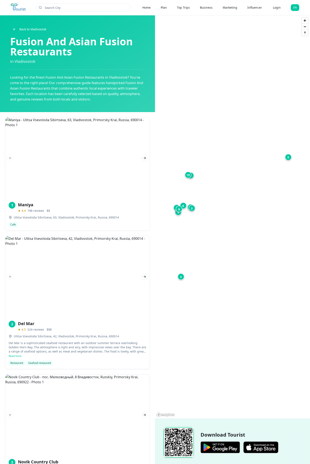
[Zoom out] (305, 27)
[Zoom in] (305, 20)
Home (146, 7)
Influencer (254, 7)
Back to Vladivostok (32, 29)
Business (206, 7)
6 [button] (183, 206)
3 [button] (181, 277)
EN (295, 7)
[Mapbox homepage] (165, 414)
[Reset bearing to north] (305, 33)
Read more (15, 356)
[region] (232, 216)
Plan (164, 7)
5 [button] (288, 157)
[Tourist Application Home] (19, 7)
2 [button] (192, 208)
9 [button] (179, 209)
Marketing (230, 7)
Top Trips (183, 7)
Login (277, 7)
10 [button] (188, 175)
